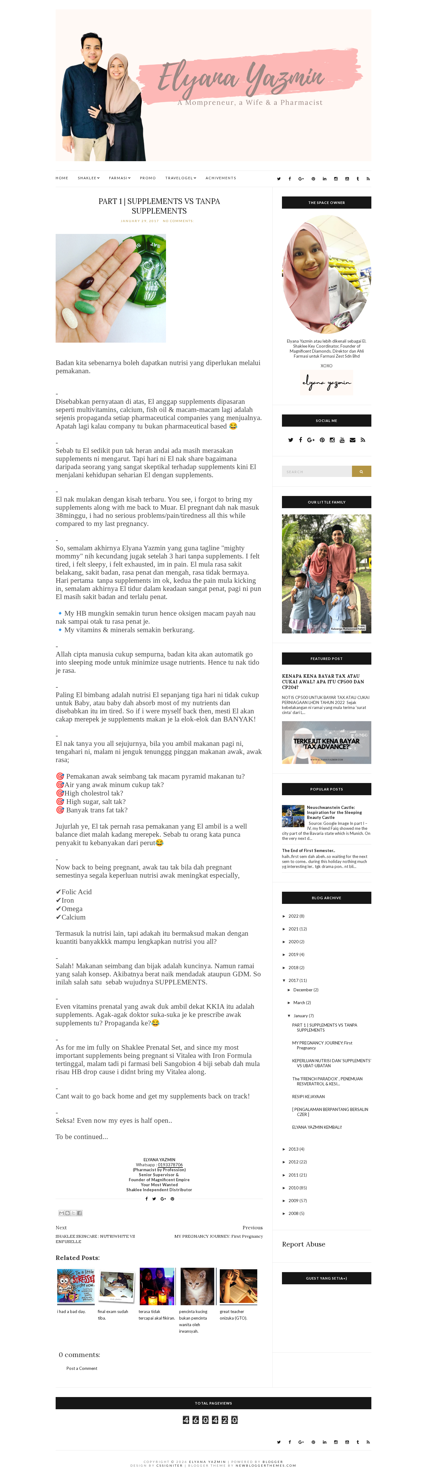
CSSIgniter (170, 1465)
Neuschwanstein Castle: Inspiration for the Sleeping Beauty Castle (334, 812)
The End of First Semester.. (308, 850)
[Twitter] (278, 179)
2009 (294, 1200)
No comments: (179, 221)
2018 (294, 967)
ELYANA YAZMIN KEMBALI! (317, 1127)
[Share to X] (73, 1213)
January (301, 1015)
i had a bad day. (71, 1311)
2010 (294, 1187)
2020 (294, 941)
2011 (294, 1174)
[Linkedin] (324, 179)
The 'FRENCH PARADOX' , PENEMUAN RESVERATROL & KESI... (327, 1081)
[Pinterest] (313, 179)
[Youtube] (347, 179)
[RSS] (368, 179)
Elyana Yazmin (207, 1462)
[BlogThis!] (67, 1213)
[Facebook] (289, 179)
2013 (294, 1149)
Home (62, 178)
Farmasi (118, 178)
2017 (294, 980)
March (300, 1002)
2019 (294, 954)
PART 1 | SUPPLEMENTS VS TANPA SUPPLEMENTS (159, 206)
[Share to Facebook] (79, 1213)
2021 (294, 928)
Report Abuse (303, 1244)
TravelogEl (179, 178)
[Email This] (61, 1213)
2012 (294, 1161)
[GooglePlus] (301, 179)
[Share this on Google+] (163, 1199)
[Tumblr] (357, 179)
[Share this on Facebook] (146, 1199)
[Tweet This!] (154, 1199)
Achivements (221, 178)
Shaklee (87, 178)
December (304, 989)
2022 (294, 916)
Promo (148, 178)
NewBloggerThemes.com (266, 1465)
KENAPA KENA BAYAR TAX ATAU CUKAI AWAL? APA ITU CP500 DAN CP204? (323, 681)
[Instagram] (336, 179)
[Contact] (352, 439)
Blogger (273, 1462)
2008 (294, 1213)
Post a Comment (82, 1368)
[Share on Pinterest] (172, 1199)
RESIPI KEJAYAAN (308, 1096)
